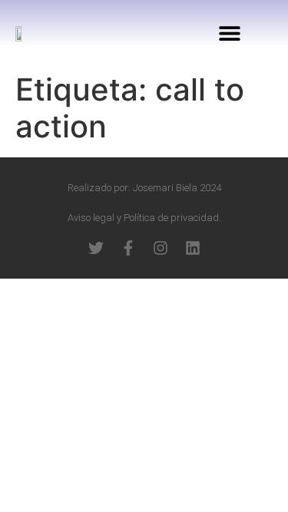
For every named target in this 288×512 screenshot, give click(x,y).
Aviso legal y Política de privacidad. (144, 217)
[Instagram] (160, 248)
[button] (230, 32)
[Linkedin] (192, 248)
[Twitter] (96, 248)
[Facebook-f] (128, 248)
